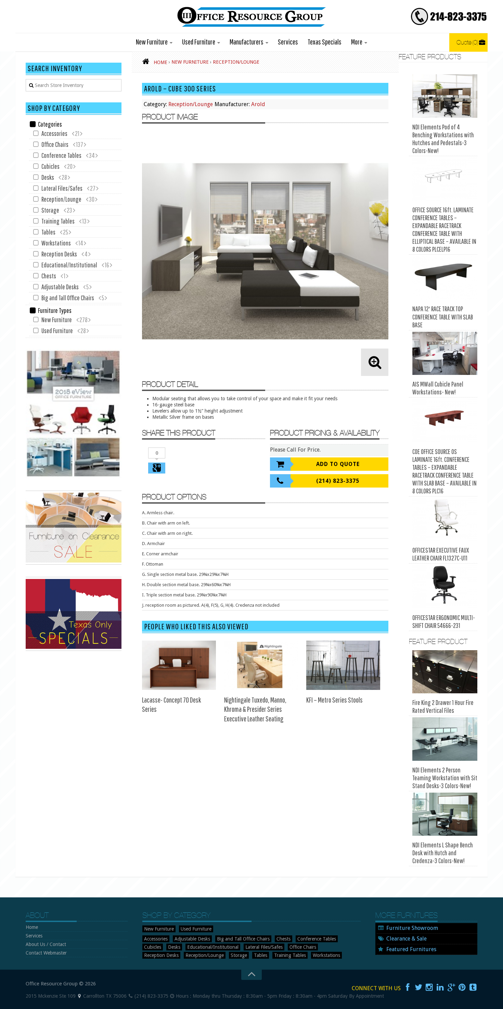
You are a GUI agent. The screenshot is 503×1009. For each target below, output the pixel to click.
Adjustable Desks (60, 287)
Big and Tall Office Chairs (67, 298)
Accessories (54, 133)
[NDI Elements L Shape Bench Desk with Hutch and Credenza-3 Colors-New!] (444, 814)
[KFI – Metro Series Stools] (343, 665)
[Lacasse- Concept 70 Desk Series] (179, 665)
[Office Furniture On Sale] (73, 563)
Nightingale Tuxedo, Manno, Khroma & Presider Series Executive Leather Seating (255, 709)
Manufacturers (246, 41)
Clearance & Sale (406, 938)
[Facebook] (407, 987)
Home (32, 927)
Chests (48, 276)
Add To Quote (338, 464)
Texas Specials (324, 41)
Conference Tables (61, 155)
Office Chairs (54, 144)
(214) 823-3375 (337, 481)
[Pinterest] (462, 987)
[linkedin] (440, 987)
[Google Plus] (451, 987)
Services (288, 41)
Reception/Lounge (190, 104)
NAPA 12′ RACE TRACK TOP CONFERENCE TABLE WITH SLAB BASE (442, 317)
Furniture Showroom (412, 928)
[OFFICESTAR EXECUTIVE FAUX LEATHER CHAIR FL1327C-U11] (444, 519)
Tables (48, 232)
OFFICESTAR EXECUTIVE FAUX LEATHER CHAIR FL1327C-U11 (440, 554)
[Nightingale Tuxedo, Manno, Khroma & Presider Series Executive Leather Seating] (261, 665)
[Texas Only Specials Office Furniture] (73, 649)
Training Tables (58, 221)
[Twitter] (418, 987)
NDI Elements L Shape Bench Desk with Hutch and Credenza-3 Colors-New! (442, 853)
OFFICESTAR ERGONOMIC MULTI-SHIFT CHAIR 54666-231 (443, 621)
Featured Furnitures (411, 949)
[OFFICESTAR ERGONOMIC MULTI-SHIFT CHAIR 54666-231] (444, 586)
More (356, 41)
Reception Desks (59, 254)
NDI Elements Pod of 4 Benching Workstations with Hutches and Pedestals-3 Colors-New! (443, 138)
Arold (258, 104)
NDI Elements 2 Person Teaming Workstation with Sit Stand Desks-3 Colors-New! (444, 778)
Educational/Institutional (69, 265)
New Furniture (152, 41)
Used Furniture (198, 41)
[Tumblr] (473, 987)
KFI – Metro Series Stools (334, 699)
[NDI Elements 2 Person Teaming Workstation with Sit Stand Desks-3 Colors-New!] (444, 739)
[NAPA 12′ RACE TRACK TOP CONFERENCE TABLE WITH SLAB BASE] (444, 278)
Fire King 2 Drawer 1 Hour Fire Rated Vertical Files (443, 706)
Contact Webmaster (46, 953)
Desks (47, 177)
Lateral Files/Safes (61, 188)
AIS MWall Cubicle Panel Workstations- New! (437, 388)
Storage (50, 210)
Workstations (56, 243)
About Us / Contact (46, 944)
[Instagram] (429, 987)
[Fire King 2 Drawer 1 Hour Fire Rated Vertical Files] (444, 672)
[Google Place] (79, 996)
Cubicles (50, 166)
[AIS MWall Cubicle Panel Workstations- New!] (444, 353)
